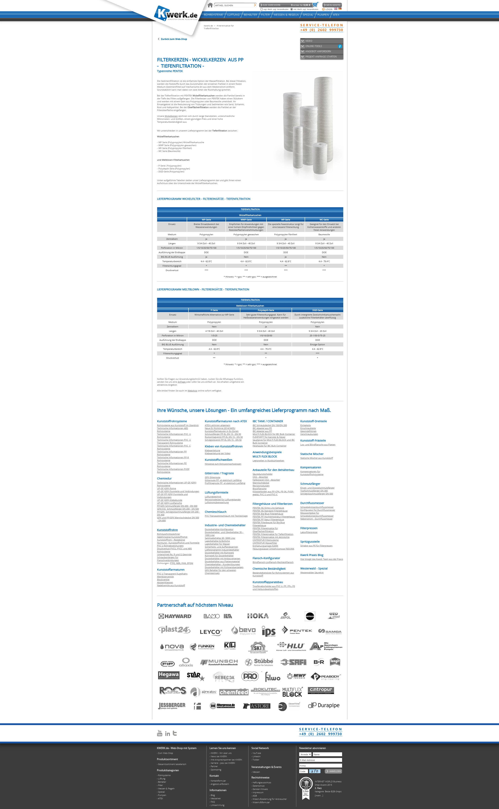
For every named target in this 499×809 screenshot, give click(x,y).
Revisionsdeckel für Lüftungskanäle (223, 499)
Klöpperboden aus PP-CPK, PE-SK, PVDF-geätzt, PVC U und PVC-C (273, 493)
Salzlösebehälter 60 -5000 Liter (220, 538)
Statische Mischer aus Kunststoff (316, 457)
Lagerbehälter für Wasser (217, 543)
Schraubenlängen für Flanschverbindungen (168, 559)
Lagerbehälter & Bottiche (217, 540)
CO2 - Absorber (260, 476)
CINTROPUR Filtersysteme (266, 539)
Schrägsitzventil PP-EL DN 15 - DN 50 (223, 439)
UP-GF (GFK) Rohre (166, 488)
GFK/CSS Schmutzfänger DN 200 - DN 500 (178, 508)
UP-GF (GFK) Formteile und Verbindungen (178, 491)
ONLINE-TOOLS (313, 46)
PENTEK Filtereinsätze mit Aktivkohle (271, 537)
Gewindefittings (308, 431)
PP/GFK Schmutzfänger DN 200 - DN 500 (177, 505)
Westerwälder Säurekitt (312, 572)
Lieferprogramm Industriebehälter (222, 549)
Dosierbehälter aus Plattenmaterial (222, 561)
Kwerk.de (208, 25)
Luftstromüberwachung (217, 502)
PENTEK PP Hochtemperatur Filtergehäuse (274, 516)
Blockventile (163, 579)
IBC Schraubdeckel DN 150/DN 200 (270, 425)
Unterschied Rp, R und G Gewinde (174, 554)
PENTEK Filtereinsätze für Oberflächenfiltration (265, 530)
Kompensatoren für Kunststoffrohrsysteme (311, 473)
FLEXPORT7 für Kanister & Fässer (269, 436)
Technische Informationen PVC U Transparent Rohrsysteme (174, 441)
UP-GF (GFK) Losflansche (169, 502)
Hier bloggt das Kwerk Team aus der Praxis (321, 559)
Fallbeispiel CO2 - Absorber (266, 479)
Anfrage (182, 381)
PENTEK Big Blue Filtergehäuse (268, 513)
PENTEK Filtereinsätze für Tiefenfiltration (273, 534)
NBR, (178, 563)
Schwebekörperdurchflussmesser (317, 507)
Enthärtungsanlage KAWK (265, 545)
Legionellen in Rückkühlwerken (268, 460)
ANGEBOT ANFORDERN (318, 51)
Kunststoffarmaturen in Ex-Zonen (222, 431)
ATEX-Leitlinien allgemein (217, 425)
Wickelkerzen (171, 116)
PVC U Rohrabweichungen (170, 545)
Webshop (192, 390)
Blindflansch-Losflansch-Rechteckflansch (273, 562)
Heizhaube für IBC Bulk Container (269, 445)
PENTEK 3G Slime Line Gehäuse (268, 507)
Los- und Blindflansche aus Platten (317, 444)
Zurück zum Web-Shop (174, 39)
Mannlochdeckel (261, 482)
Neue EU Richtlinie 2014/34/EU (220, 428)
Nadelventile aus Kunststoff (171, 585)
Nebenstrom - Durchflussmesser (316, 518)
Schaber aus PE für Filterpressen (316, 545)
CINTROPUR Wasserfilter (265, 542)
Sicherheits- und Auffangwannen (221, 546)
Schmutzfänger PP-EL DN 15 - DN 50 (223, 434)
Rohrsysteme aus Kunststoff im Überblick (178, 425)
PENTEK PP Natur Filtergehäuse (268, 519)
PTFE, (173, 563)
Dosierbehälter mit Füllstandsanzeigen (224, 567)
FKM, (184, 563)
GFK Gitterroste (212, 477)
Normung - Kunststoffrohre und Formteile (178, 542)
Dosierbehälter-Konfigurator (219, 529)
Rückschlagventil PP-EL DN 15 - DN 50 (224, 436)
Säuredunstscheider (263, 473)
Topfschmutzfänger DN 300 (314, 490)
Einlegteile (305, 425)
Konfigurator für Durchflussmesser (317, 509)
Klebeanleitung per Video (217, 453)
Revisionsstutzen (261, 485)
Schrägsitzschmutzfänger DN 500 (316, 493)
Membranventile (165, 576)
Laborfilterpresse (308, 532)
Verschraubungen (309, 434)
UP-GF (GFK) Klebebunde (169, 500)
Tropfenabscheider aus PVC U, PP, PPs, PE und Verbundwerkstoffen (274, 587)
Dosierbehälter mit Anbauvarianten (222, 558)
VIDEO (308, 40)
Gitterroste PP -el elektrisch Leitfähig (223, 480)
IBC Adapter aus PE (262, 428)
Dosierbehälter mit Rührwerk (219, 552)
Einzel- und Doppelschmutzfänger (317, 487)
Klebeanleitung (212, 450)
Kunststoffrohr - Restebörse (171, 539)
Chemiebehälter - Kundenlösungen (222, 564)
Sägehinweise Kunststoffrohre (172, 536)
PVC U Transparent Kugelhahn (172, 573)
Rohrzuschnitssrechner (168, 533)
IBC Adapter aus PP (262, 431)
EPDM (190, 563)
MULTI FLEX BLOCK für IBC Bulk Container (274, 434)
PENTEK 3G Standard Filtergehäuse (270, 510)
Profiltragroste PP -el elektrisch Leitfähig (225, 483)
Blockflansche (259, 488)
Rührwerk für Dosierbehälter (219, 555)
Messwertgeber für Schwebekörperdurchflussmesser (317, 514)
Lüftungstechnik (213, 496)
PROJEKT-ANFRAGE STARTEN (321, 56)
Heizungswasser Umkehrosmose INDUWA (273, 548)
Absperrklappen (165, 582)
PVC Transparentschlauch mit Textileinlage (226, 515)
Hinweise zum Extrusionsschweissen (223, 463)
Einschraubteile (308, 428)
